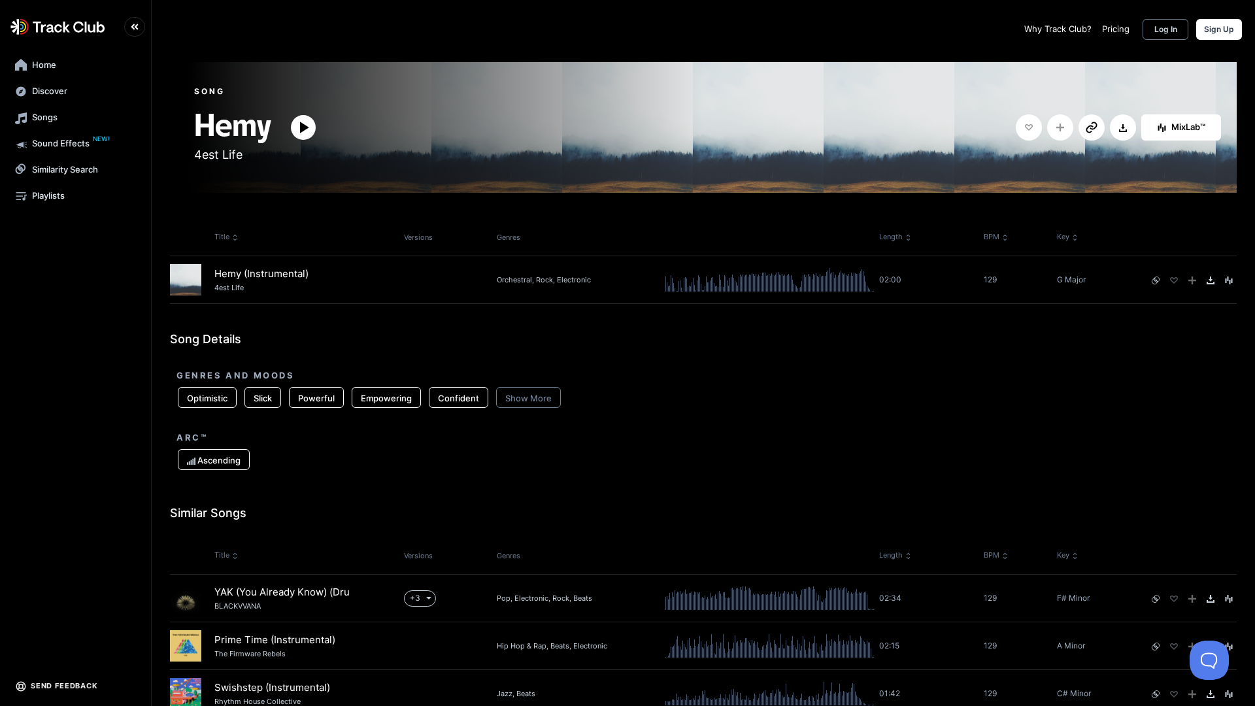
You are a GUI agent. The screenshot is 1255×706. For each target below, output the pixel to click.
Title (221, 236)
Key (1063, 236)
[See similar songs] (1155, 280)
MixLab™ (1188, 127)
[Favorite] (1029, 127)
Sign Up (1219, 29)
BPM (991, 236)
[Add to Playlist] (1060, 127)
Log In (1165, 29)
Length (891, 236)
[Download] (1123, 128)
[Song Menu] (1229, 280)
